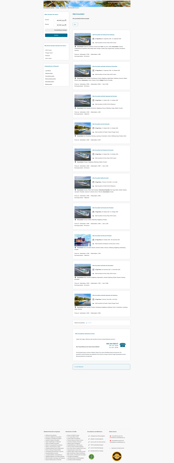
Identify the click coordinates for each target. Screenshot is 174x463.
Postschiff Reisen (71, 445)
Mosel (47, 445)
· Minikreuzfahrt (48, 84)
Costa (68, 438)
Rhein (47, 450)
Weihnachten (52, 459)
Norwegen (48, 438)
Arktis (47, 443)
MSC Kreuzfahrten (75, 438)
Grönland (58, 441)
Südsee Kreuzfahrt (54, 440)
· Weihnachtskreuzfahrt (50, 78)
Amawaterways (71, 450)
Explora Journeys (77, 441)
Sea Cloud (78, 450)
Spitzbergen (52, 441)
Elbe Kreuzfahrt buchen (73, 7)
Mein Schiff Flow (71, 453)
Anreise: (47, 19)
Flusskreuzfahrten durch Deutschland (55, 448)
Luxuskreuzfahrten (50, 454)
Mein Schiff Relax (81, 453)
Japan (58, 446)
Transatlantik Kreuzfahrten (56, 445)
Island (47, 441)
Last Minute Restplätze (72, 456)
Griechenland (52, 446)
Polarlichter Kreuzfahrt (80, 454)
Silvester (59, 459)
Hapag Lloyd (70, 443)
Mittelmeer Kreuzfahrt (56, 437)
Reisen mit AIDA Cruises (73, 435)
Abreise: (47, 24)
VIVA (68, 446)
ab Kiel (61, 451)
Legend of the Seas (81, 448)
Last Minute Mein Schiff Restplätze (75, 458)
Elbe (75, 24)
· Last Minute (47, 70)
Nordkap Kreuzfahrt (56, 438)
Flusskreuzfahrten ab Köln (52, 453)
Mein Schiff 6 (75, 451)
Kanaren (48, 437)
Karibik (47, 440)
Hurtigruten (77, 443)
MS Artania (79, 445)
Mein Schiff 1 (70, 454)
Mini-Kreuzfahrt (49, 458)
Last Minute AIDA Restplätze (74, 459)
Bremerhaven (55, 451)
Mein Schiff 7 (82, 451)
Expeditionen (59, 454)
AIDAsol (69, 451)
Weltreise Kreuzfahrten (51, 435)
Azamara (69, 441)
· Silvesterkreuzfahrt (49, 76)
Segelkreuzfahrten (50, 456)
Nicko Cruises (79, 440)
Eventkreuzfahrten (60, 456)
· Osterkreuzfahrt (48, 73)
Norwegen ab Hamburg (59, 458)
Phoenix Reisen (71, 440)
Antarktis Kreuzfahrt (54, 443)
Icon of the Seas (71, 448)
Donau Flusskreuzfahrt (55, 450)
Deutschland (63, 7)
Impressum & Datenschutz (117, 448)
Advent (47, 459)
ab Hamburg (49, 451)
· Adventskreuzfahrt (49, 81)
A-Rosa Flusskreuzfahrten (77, 446)
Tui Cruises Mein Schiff (72, 437)
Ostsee (47, 446)
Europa (57, 7)
